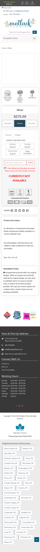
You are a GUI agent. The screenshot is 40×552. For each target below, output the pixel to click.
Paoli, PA (28, 483)
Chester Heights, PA (12, 503)
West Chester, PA (10, 448)
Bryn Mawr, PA (28, 463)
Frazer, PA (8, 478)
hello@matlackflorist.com (14, 349)
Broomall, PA (26, 498)
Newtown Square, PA (12, 458)
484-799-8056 (14, 14)
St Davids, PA (25, 537)
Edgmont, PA (24, 517)
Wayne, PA (8, 488)
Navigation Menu (10, 38)
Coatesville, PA (10, 512)
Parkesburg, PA (10, 498)
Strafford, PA (26, 512)
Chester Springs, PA (12, 483)
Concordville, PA (28, 522)
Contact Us (5, 364)
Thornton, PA (9, 517)
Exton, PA (29, 458)
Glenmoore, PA (10, 527)
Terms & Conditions (8, 370)
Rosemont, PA (9, 537)
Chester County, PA (11, 508)
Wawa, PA (8, 542)
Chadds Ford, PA (10, 463)
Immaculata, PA (27, 527)
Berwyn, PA (8, 468)
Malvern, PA (27, 448)
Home (4, 48)
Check (30, 162)
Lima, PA (7, 532)
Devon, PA (21, 478)
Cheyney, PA (23, 488)
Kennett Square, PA (11, 493)
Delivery (8, 135)
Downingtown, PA (25, 468)
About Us (5, 367)
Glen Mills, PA (9, 453)
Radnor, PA (8, 473)
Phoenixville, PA (10, 522)
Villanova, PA (23, 473)
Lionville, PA (21, 532)
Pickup (17, 135)
